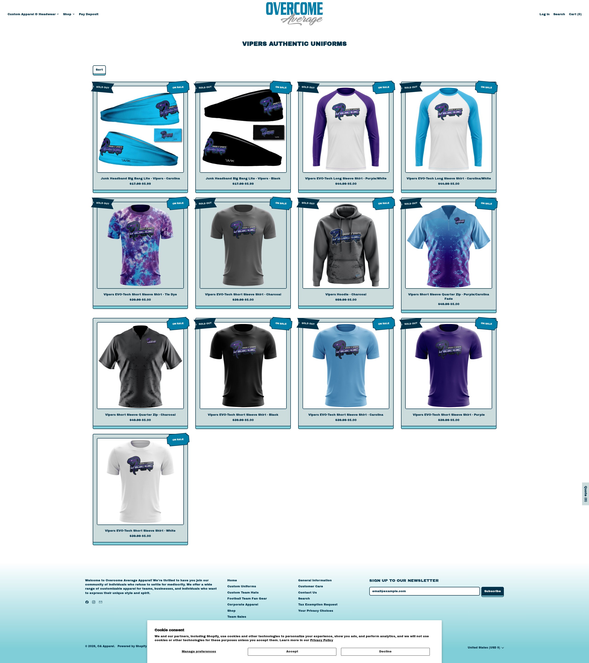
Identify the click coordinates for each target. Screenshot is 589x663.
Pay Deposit (88, 14)
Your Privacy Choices (315, 610)
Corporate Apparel (242, 604)
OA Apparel (105, 646)
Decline (385, 651)
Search (304, 598)
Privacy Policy (321, 640)
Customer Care (310, 586)
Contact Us (307, 592)
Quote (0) (585, 494)
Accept (292, 651)
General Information (315, 580)
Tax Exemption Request (318, 604)
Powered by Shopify (132, 646)
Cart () (575, 15)
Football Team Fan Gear (247, 598)
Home (232, 580)
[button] (559, 14)
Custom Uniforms (241, 586)
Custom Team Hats (243, 592)
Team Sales (236, 616)
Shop (231, 610)
